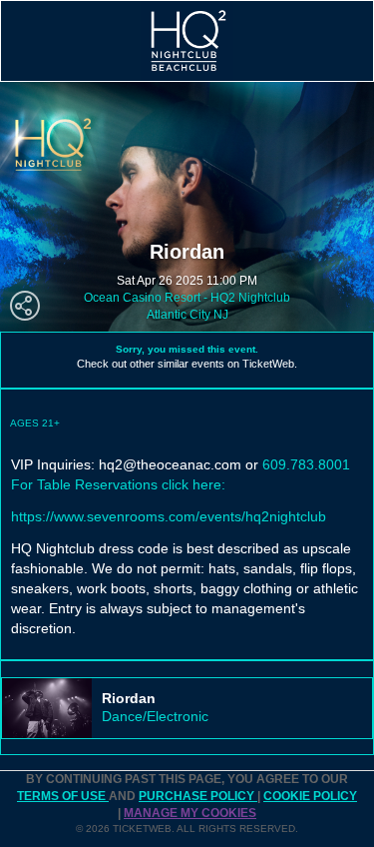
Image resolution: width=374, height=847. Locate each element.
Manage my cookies (190, 813)
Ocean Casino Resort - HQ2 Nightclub (187, 298)
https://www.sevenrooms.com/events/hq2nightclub (168, 516)
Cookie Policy (310, 796)
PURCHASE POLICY (198, 796)
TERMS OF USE (63, 796)
